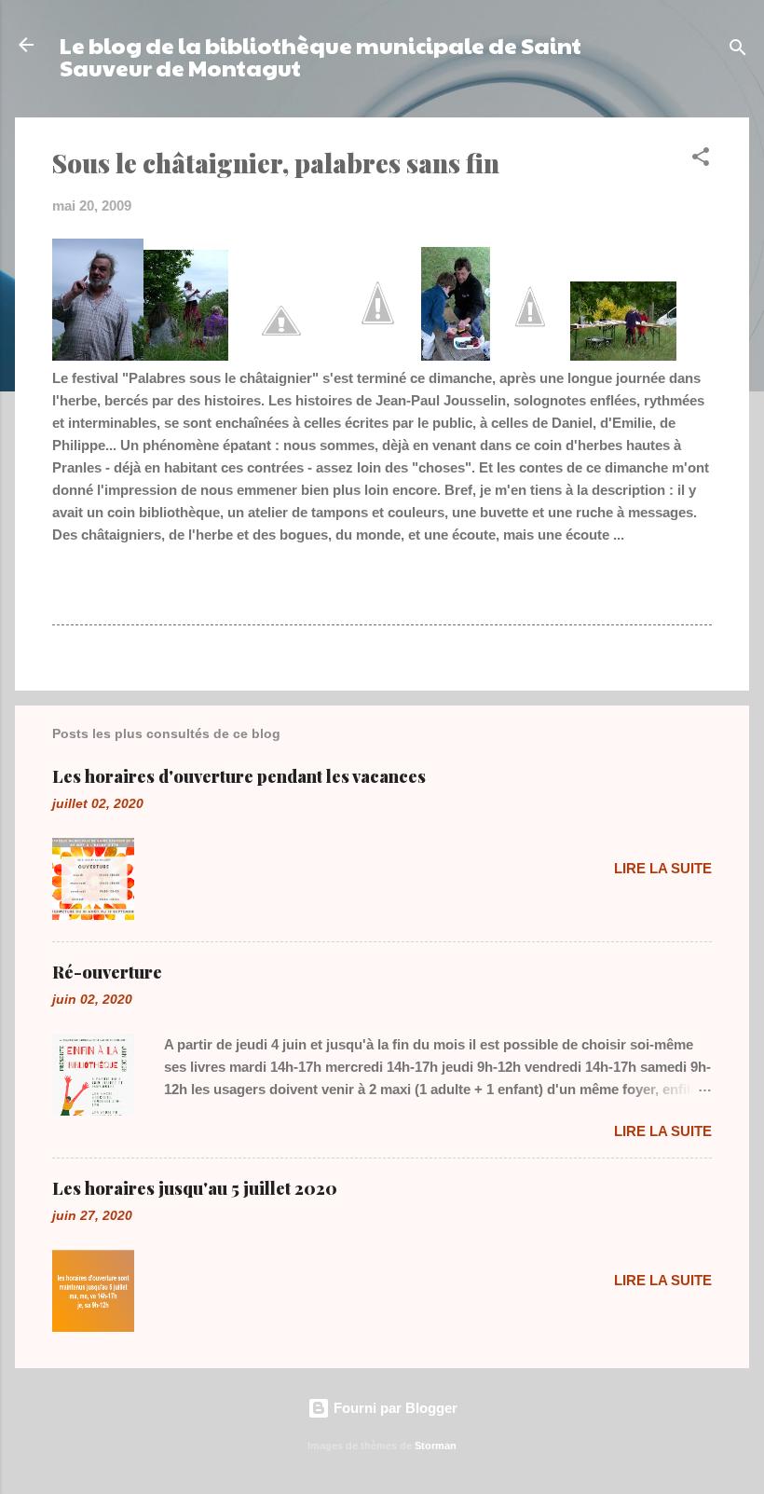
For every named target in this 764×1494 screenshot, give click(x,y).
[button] (700, 159)
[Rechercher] (738, 50)
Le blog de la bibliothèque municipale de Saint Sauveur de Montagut (320, 56)
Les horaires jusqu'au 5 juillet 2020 (194, 1188)
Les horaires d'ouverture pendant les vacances (239, 776)
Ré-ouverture (107, 972)
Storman (436, 1445)
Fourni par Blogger (393, 1408)
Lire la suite (663, 868)
